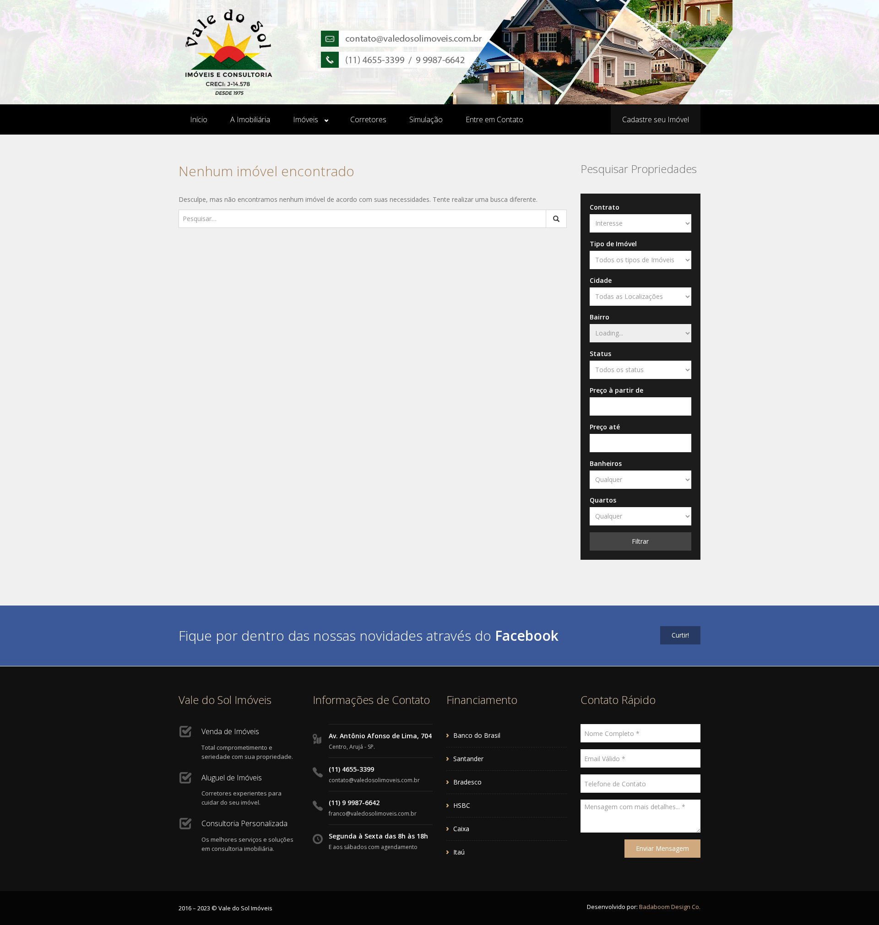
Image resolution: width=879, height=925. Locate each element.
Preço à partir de (616, 390)
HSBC (461, 805)
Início (198, 119)
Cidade (601, 280)
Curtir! (680, 635)
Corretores (368, 119)
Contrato (604, 207)
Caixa (461, 828)
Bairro (599, 317)
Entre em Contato (494, 119)
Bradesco (467, 782)
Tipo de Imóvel (613, 243)
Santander (468, 758)
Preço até (605, 426)
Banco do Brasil (476, 735)
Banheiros (606, 463)
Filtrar (640, 541)
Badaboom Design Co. (669, 907)
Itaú (459, 852)
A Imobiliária (250, 119)
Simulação (426, 119)
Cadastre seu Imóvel (655, 119)
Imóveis (305, 119)
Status (600, 353)
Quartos (603, 500)
